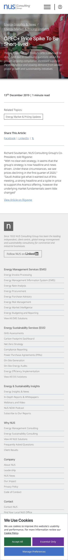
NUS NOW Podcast (14, 407)
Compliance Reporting (15, 349)
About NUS (10, 464)
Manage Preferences (34, 551)
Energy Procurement (15, 291)
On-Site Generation (14, 360)
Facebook (10, 138)
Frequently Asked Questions (19, 444)
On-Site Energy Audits (15, 365)
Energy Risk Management (17, 302)
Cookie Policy (11, 533)
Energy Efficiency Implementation (21, 371)
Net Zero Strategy (13, 344)
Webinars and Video (14, 402)
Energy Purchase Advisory (18, 296)
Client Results (11, 449)
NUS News (9, 475)
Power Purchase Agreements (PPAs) (23, 354)
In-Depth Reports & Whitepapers (21, 397)
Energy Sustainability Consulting (21, 433)
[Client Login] (59, 7)
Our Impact (10, 481)
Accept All (17, 541)
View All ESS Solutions (15, 376)
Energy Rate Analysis (15, 285)
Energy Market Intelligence (18, 307)
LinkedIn (23, 138)
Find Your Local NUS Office (18, 512)
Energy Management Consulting (21, 428)
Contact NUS (10, 506)
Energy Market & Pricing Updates (26, 29)
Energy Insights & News (20, 24)
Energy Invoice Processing (18, 274)
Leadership (10, 470)
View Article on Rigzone (18, 200)
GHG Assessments (14, 333)
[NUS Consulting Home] (17, 6)
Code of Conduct (12, 492)
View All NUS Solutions (15, 439)
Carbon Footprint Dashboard (19, 338)
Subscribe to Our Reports (17, 413)
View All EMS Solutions (15, 318)
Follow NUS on (16, 254)
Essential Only (48, 541)
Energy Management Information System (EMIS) (29, 280)
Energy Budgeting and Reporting (21, 312)
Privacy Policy (11, 486)
